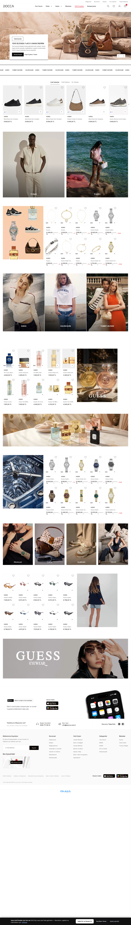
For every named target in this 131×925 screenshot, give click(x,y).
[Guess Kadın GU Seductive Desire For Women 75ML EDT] (68, 358)
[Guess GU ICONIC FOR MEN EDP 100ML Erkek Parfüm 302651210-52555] (68, 387)
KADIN (101, 745)
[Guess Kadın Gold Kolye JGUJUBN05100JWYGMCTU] (66, 246)
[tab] (54, 82)
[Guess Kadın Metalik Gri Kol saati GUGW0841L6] (111, 216)
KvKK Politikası (7, 776)
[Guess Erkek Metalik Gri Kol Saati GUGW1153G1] (96, 465)
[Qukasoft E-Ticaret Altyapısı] (65, 792)
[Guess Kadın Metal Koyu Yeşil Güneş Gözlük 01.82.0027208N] (53, 583)
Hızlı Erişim (77, 736)
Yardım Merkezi (123, 1)
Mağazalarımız (53, 745)
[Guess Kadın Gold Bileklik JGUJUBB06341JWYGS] (96, 246)
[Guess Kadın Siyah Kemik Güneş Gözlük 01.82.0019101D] (39, 612)
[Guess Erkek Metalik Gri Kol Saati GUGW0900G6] (96, 216)
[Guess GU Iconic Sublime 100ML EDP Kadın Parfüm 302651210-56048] (39, 387)
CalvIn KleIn (20, 70)
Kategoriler (103, 736)
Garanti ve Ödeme (54, 751)
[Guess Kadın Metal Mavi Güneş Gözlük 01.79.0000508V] (24, 612)
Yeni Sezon (102, 739)
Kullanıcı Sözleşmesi (20, 776)
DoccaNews (113, 1)
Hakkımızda (52, 739)
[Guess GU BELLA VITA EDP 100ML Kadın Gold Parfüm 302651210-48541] (53, 387)
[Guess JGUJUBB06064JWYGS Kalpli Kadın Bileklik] (66, 216)
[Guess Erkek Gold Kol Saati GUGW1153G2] (111, 246)
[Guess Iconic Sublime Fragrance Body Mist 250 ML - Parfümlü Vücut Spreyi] (9, 387)
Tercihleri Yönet (101, 921)
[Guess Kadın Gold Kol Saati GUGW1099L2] (111, 495)
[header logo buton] (8, 6)
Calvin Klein (122, 742)
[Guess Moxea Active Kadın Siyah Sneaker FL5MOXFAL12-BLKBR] (76, 100)
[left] (2, 104)
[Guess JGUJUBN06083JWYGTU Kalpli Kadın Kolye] (81, 216)
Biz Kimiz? (97, 1)
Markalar (122, 736)
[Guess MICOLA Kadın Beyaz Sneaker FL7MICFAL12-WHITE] (97, 100)
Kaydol (34, 748)
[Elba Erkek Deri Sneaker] (118, 100)
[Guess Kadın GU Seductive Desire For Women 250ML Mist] (53, 358)
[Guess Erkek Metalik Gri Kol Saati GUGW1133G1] (111, 465)
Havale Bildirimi (77, 745)
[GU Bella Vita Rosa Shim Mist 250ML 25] (39, 358)
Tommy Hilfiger (123, 745)
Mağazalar (88, 1)
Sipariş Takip (77, 751)
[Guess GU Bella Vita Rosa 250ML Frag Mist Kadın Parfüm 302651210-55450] (24, 387)
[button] (38, 6)
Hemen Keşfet (18, 54)
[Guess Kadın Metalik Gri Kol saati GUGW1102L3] (96, 495)
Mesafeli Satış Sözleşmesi (36, 776)
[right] (128, 104)
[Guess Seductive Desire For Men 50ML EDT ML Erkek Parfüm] (24, 358)
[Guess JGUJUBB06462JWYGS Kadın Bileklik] (81, 246)
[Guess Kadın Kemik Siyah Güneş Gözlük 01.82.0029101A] (68, 583)
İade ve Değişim (78, 742)
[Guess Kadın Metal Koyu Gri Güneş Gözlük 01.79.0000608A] (53, 612)
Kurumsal (52, 736)
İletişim (105, 1)
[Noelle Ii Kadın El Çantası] (33, 100)
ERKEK (101, 742)
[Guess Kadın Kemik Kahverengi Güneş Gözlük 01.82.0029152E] (9, 612)
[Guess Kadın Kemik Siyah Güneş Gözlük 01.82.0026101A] (39, 583)
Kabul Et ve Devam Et (85, 921)
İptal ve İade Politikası (52, 776)
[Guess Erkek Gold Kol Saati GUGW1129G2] (66, 495)
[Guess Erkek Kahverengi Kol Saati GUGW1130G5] (51, 495)
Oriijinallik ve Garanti (55, 748)
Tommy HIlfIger (8, 70)
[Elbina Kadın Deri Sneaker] (12, 100)
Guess (28, 70)
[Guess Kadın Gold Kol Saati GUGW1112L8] (81, 495)
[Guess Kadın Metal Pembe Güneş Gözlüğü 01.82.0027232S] (24, 583)
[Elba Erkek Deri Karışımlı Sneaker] (55, 100)
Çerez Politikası (65, 776)
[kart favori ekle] (20, 87)
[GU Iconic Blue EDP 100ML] (9, 358)
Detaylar (24, 922)
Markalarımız (53, 754)
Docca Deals (103, 748)
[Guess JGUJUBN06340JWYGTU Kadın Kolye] (51, 216)
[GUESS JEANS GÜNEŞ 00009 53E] (9, 583)
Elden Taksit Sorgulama (80, 754)
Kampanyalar (53, 757)
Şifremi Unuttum (78, 748)
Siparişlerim (76, 757)
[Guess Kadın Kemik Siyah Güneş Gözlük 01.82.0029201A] (68, 612)
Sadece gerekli (114, 921)
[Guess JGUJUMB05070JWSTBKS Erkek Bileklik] (51, 246)
